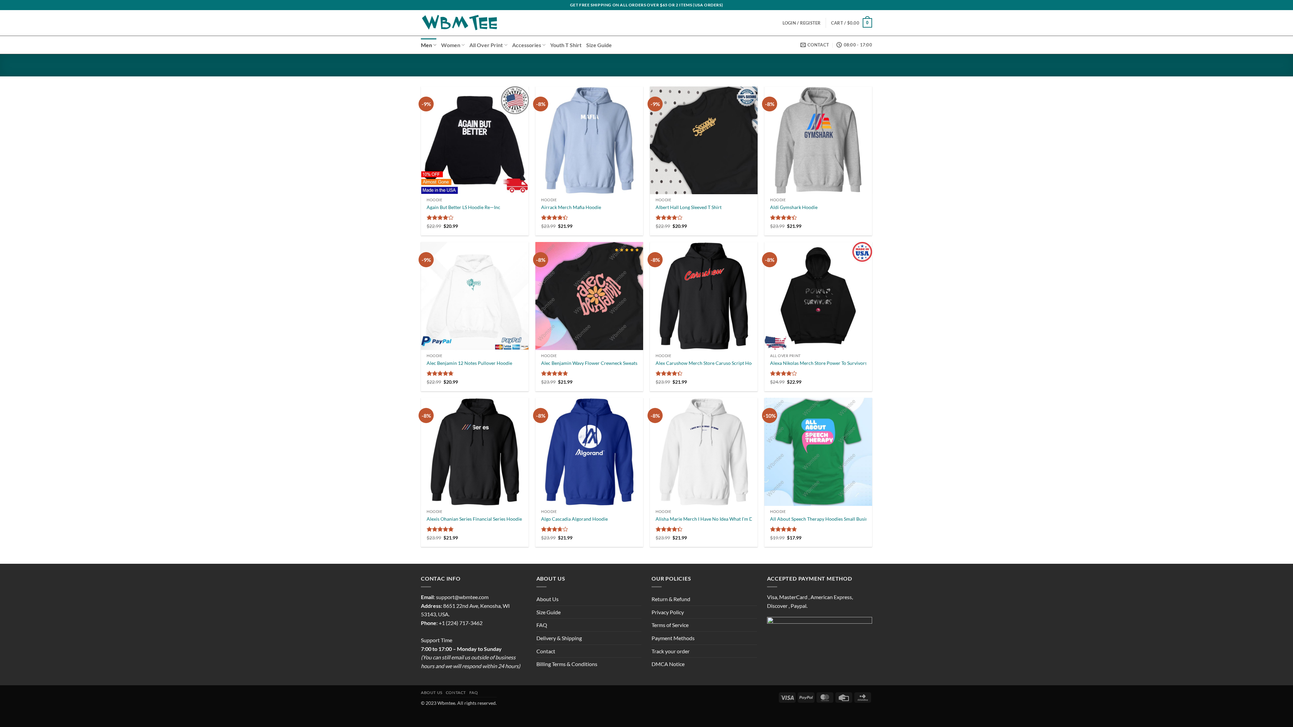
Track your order (671, 651)
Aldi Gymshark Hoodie (794, 207)
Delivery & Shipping (559, 638)
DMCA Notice (668, 664)
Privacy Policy (668, 612)
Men (426, 45)
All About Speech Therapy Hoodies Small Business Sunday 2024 (836, 519)
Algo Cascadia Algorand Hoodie (574, 519)
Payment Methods (673, 638)
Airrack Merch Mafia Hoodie (571, 207)
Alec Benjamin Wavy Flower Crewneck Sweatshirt (593, 363)
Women (450, 45)
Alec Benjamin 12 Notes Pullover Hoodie (469, 363)
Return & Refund (671, 599)
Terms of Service (670, 625)
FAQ (541, 625)
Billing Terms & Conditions (566, 664)
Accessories (526, 45)
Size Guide (599, 45)
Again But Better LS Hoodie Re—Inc (463, 207)
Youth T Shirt (566, 45)
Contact (545, 651)
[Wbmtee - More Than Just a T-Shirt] (460, 23)
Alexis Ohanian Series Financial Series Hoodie (474, 519)
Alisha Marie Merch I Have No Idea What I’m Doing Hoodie (717, 519)
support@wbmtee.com (462, 597)
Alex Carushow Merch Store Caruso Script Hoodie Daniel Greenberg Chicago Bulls (742, 363)
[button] (851, 22)
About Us (547, 599)
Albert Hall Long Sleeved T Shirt (689, 207)
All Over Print (486, 45)
